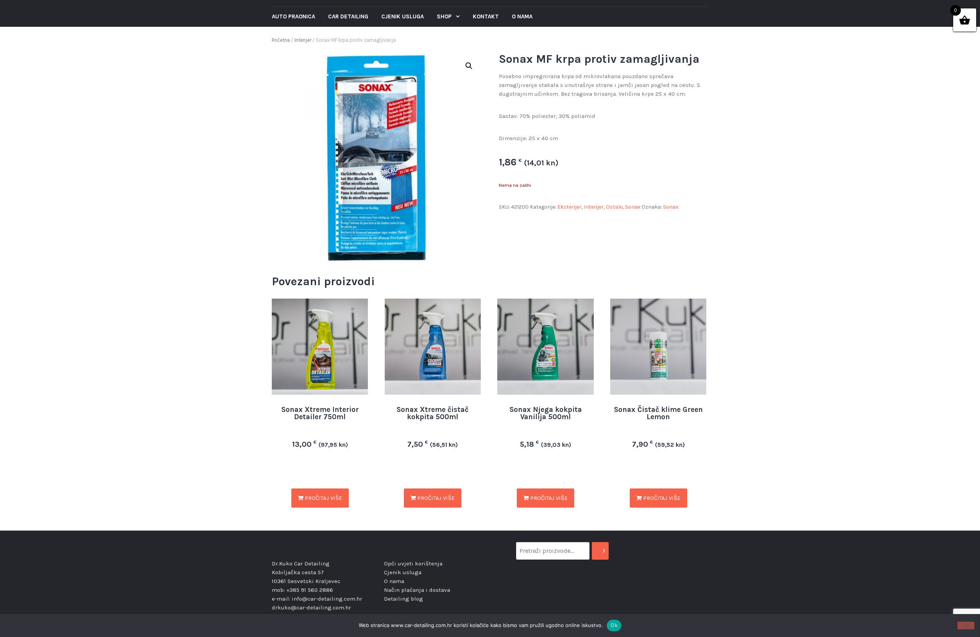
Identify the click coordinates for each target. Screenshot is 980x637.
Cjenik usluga (402, 16)
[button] (469, 66)
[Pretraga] (600, 551)
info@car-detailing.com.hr (327, 598)
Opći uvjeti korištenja (413, 563)
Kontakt (486, 16)
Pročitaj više (322, 498)
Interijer (302, 40)
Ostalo (614, 207)
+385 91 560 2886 (309, 589)
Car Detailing (348, 16)
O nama (522, 16)
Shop (445, 16)
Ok (614, 625)
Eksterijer (569, 207)
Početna (281, 40)
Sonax (632, 207)
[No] (965, 625)
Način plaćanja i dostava (417, 589)
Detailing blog (403, 598)
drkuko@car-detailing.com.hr (311, 607)
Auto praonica (293, 16)
